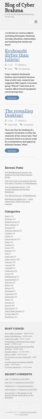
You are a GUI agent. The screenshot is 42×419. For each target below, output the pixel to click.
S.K (11, 65)
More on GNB (10, 354)
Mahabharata (10, 276)
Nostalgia (9, 291)
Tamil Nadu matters (13, 311)
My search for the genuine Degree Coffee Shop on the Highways (19, 395)
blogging (8, 219)
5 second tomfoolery (13, 367)
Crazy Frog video (12, 339)
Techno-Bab (12, 124)
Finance (8, 245)
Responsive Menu (36, 22)
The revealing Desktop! (19, 113)
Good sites (9, 256)
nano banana (10, 389)
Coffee (7, 236)
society (8, 305)
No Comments (24, 69)
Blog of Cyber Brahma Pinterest (24, 407)
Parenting (9, 294)
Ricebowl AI (9, 386)
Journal (8, 265)
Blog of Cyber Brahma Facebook (13, 407)
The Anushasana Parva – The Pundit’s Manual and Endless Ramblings (17, 189)
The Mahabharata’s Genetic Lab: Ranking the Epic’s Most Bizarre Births (18, 174)
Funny (7, 248)
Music (7, 285)
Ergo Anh (8, 382)
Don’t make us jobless (13, 333)
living (10, 69)
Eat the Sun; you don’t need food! (18, 357)
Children (8, 233)
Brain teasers (10, 225)
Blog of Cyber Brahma (19, 7)
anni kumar (10, 393)
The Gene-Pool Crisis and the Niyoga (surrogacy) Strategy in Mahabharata (21, 182)
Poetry (8, 300)
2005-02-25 (22, 120)
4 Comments (28, 124)
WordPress (9, 317)
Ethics (7, 242)
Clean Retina (23, 415)
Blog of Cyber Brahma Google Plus (21, 407)
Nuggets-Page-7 (11, 352)
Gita (6, 253)
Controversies (11, 239)
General (8, 251)
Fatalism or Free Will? (20, 379)
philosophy (10, 297)
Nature (8, 288)
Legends (8, 268)
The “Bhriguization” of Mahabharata (20, 195)
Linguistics (10, 271)
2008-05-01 (22, 65)
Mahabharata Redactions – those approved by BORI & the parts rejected (19, 201)
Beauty (8, 216)
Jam (6, 379)
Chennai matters (12, 230)
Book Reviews (11, 222)
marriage (9, 282)
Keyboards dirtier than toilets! (17, 55)
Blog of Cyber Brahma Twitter (17, 407)
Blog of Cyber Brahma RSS (28, 407)
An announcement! (25, 386)
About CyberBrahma (13, 336)
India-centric (10, 259)
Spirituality (10, 308)
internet (8, 262)
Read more (12, 98)
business (8, 228)
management (10, 279)
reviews (8, 302)
